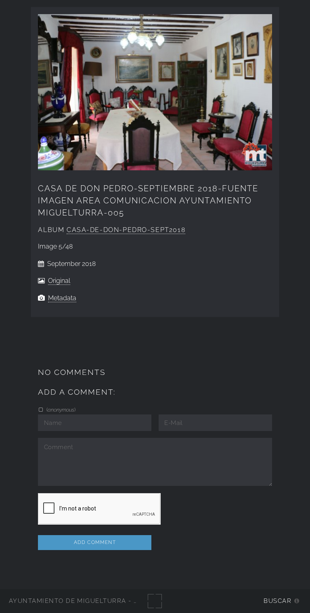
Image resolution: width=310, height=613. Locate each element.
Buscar (277, 600)
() (60, 409)
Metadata (62, 298)
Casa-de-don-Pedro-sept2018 (126, 230)
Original (59, 281)
